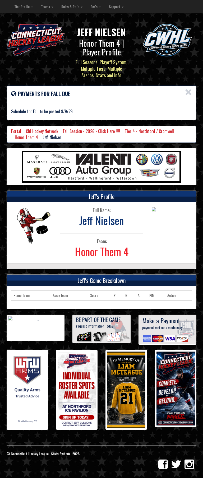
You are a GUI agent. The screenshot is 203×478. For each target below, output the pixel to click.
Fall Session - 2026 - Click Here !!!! (91, 131)
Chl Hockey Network (42, 131)
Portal (16, 131)
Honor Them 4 (26, 137)
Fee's (94, 6)
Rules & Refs (70, 6)
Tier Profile (22, 6)
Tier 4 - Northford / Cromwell (149, 131)
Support (115, 6)
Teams (46, 6)
